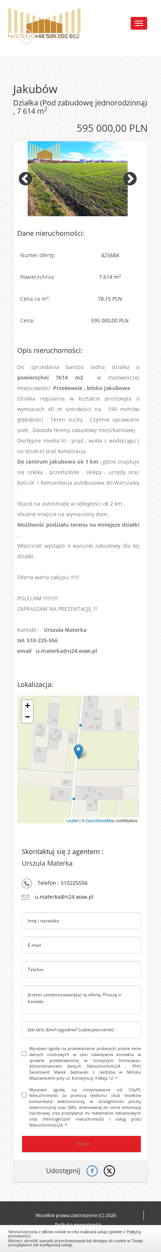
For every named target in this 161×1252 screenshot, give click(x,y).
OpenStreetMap (100, 820)
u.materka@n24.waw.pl (64, 896)
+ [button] (27, 705)
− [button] (27, 717)
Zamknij (80, 1237)
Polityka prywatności (78, 1225)
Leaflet (72, 820)
